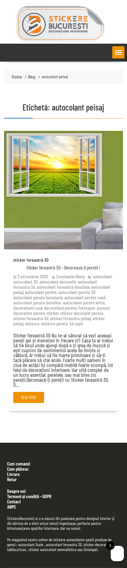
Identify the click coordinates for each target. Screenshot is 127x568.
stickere (32, 323)
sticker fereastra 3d (30, 318)
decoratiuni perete (60, 308)
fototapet (86, 308)
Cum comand (18, 463)
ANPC (11, 507)
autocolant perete (41, 292)
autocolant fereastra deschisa (63, 287)
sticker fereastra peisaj (70, 318)
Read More (29, 397)
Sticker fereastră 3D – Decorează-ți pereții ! (63, 267)
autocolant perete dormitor (37, 302)
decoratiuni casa (28, 308)
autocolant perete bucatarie (38, 297)
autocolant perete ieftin (84, 302)
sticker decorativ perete (81, 313)
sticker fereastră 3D (31, 260)
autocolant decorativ (57, 281)
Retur (12, 479)
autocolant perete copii (84, 297)
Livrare (13, 474)
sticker (53, 313)
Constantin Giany (70, 276)
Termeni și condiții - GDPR (29, 496)
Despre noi (16, 491)
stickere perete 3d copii (62, 323)
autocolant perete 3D (77, 292)
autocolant (102, 276)
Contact (14, 501)
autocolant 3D (25, 281)
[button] (118, 52)
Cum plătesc (18, 469)
